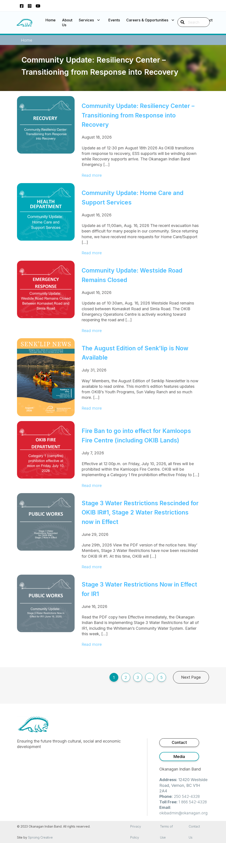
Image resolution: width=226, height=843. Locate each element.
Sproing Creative (40, 837)
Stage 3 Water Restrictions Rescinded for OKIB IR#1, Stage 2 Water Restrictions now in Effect (140, 512)
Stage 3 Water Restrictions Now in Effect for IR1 (139, 589)
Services (86, 20)
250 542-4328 (187, 796)
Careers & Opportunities (147, 20)
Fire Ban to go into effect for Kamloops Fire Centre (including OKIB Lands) (136, 435)
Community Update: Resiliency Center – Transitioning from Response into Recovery (138, 115)
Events (114, 20)
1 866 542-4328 (193, 802)
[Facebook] (21, 5)
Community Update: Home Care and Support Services (132, 197)
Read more (92, 175)
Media (179, 756)
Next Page (191, 677)
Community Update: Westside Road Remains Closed (132, 275)
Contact (179, 742)
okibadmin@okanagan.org (183, 813)
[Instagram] (29, 5)
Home (50, 20)
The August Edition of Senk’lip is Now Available (135, 353)
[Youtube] (38, 5)
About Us (67, 22)
